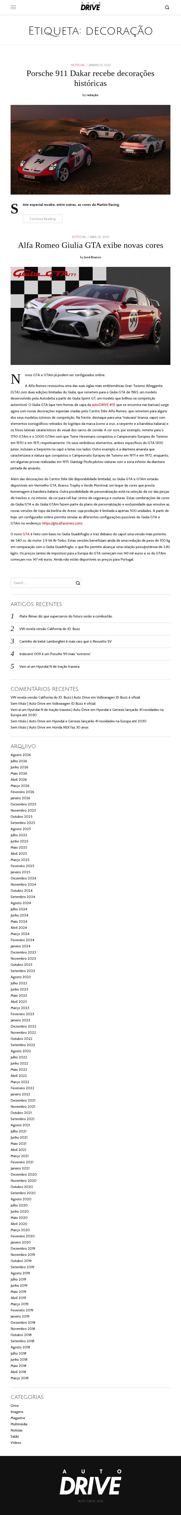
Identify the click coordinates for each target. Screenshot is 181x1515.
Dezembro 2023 (23, 952)
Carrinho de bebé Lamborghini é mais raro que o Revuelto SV (65, 641)
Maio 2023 (19, 995)
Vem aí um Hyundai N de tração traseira (49, 666)
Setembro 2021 (22, 1119)
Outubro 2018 (21, 1335)
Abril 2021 (18, 1150)
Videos (16, 1443)
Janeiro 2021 (20, 1168)
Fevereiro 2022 (22, 1088)
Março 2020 (20, 1230)
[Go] (167, 7)
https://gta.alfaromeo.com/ (62, 523)
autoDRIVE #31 (103, 405)
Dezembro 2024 (23, 878)
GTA (26, 534)
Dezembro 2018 (23, 1322)
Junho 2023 (19, 989)
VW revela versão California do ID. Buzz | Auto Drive (50, 697)
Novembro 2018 (23, 1329)
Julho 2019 (18, 1279)
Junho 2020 (20, 1211)
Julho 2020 (19, 1205)
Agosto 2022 (21, 1051)
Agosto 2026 (21, 755)
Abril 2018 (18, 1372)
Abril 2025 (19, 853)
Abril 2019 (18, 1298)
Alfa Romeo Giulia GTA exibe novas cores (90, 245)
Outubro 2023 (21, 965)
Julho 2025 (19, 835)
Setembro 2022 (23, 1045)
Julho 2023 (19, 983)
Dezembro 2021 (23, 1100)
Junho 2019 (19, 1285)
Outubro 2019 (21, 1261)
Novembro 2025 (23, 810)
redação (92, 95)
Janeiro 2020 (21, 1242)
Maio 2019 (18, 1292)
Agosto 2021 (20, 1125)
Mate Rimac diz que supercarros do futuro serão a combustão (65, 616)
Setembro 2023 (23, 971)
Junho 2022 (19, 1063)
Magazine (18, 1418)
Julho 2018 (18, 1353)
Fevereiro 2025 (22, 866)
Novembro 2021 (23, 1106)
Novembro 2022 (23, 1032)
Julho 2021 (18, 1131)
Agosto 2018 (20, 1347)
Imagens (17, 1412)
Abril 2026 (19, 779)
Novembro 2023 (23, 958)
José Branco (92, 257)
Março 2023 (20, 1008)
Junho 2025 (19, 841)
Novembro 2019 (23, 1255)
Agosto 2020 (21, 1199)
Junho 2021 (19, 1137)
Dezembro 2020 (24, 1174)
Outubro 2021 (21, 1113)
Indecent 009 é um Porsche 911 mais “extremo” (55, 654)
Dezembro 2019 (23, 1248)
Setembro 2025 (23, 823)
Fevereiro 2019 (22, 1310)
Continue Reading (42, 219)
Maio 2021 (18, 1143)
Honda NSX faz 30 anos (70, 727)
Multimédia (19, 1424)
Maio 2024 (19, 921)
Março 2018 (19, 1378)
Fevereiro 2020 (23, 1236)
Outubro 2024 (21, 891)
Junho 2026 (19, 767)
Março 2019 (19, 1304)
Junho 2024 (19, 915)
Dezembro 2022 (23, 1026)
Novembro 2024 (23, 884)
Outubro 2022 (21, 1039)
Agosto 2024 (21, 903)
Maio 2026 (19, 773)
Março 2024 (20, 934)
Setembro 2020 (23, 1193)
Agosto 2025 (21, 829)
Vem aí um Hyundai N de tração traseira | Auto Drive (50, 710)
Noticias (78, 65)
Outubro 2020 (22, 1187)
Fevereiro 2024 (22, 940)
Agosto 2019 (20, 1273)
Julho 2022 (19, 1057)
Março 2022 (20, 1082)
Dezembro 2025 (23, 804)
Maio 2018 (18, 1366)
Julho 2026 (19, 761)
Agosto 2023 (21, 977)
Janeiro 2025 (20, 872)
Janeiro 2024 (20, 946)
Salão (15, 1436)
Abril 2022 (19, 1076)
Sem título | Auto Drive (28, 703)
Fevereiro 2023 (22, 1014)
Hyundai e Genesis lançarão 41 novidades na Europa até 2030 (99, 721)
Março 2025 (20, 860)
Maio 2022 (19, 1069)
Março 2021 (19, 1156)
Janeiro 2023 (20, 1020)
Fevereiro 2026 (22, 792)
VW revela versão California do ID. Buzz (49, 629)
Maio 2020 (19, 1218)
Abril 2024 (19, 928)
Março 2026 (20, 786)
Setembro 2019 (22, 1267)
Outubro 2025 (21, 816)
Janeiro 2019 (20, 1316)
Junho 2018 (19, 1359)
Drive (15, 1405)
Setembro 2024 (23, 897)
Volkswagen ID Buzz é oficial (118, 697)
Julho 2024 (19, 909)
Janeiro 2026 (20, 798)
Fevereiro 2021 (22, 1162)
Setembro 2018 (22, 1341)
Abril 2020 (19, 1224)
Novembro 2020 (23, 1181)
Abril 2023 (19, 1002)
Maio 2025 (19, 847)
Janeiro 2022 (20, 1094)
